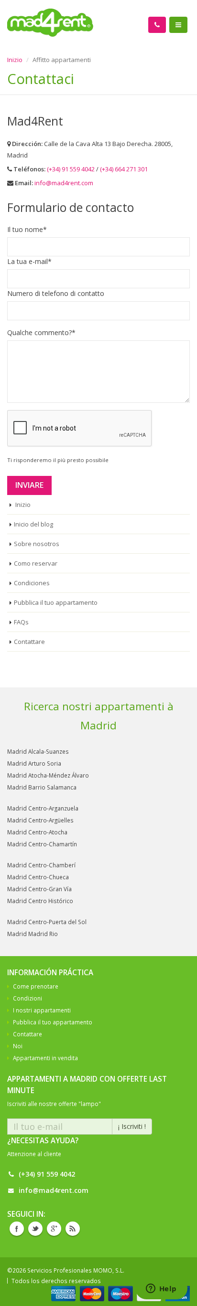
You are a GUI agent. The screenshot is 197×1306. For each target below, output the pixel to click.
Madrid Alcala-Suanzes (38, 751)
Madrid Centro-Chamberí (41, 865)
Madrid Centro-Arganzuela (42, 808)
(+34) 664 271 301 (124, 169)
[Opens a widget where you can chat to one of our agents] (161, 1289)
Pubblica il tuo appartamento (56, 602)
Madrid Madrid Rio (32, 933)
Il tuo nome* (27, 229)
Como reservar (35, 563)
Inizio (14, 59)
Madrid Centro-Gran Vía (39, 889)
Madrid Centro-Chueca (38, 877)
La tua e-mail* (29, 261)
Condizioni (27, 998)
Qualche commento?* (41, 332)
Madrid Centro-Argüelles (40, 820)
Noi (17, 1046)
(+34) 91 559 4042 (71, 169)
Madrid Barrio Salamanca (42, 787)
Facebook (17, 1229)
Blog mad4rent (73, 1229)
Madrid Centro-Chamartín (42, 844)
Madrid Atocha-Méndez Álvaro (48, 775)
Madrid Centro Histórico (40, 901)
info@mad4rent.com (63, 183)
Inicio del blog (33, 524)
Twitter (35, 1229)
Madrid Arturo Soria (34, 763)
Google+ (54, 1229)
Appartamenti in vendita (45, 1058)
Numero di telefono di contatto (55, 293)
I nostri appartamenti (42, 1010)
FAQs (21, 622)
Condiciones (32, 583)
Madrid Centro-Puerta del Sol (47, 922)
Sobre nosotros (36, 543)
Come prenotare (35, 986)
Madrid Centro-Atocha (37, 832)
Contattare (29, 641)
